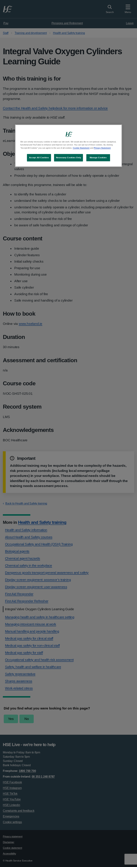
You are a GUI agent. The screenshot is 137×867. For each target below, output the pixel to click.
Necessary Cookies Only (68, 157)
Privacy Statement (102, 148)
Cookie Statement (81, 148)
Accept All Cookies (39, 157)
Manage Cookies (98, 157)
